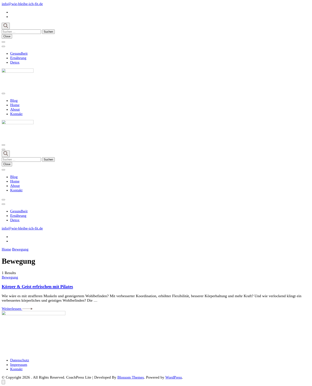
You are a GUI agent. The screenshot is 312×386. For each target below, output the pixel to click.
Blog (14, 100)
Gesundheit (19, 53)
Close (6, 36)
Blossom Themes (130, 377)
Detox (15, 62)
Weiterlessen (12, 309)
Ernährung (18, 58)
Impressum (18, 364)
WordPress (173, 377)
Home (15, 105)
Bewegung (10, 277)
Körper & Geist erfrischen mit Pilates (37, 286)
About (15, 109)
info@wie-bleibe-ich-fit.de (22, 4)
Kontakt (16, 114)
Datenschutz (19, 360)
